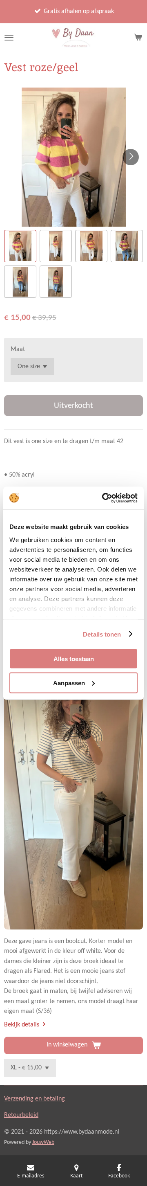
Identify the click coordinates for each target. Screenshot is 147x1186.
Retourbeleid (21, 1115)
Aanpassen (69, 682)
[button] (20, 246)
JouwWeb (43, 1142)
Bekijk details (21, 1025)
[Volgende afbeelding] (130, 157)
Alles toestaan (73, 658)
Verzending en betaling (34, 1099)
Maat (18, 349)
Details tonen (102, 633)
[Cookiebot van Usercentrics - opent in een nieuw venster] (104, 498)
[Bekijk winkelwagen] (138, 37)
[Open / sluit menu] (9, 37)
